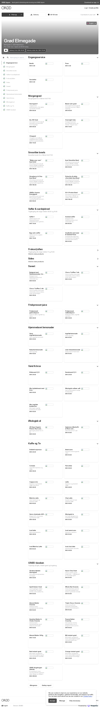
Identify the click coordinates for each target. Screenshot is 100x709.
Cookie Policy (87, 696)
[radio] (13, 15)
